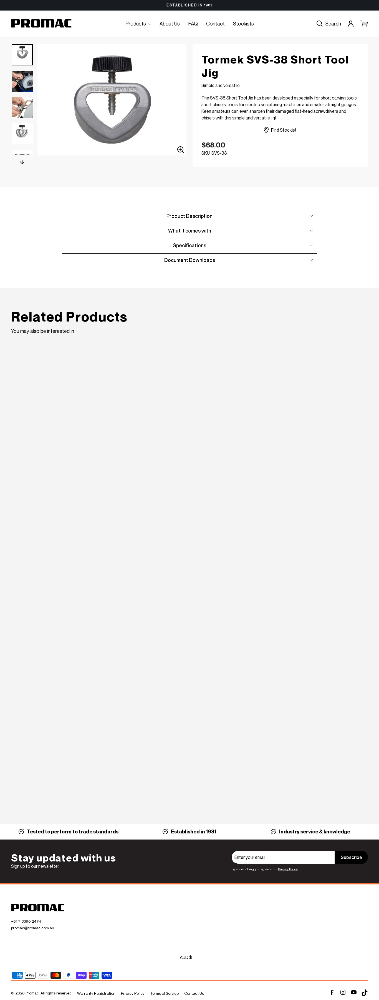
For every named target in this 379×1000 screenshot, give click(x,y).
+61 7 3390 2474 (26, 921)
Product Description (189, 216)
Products (136, 24)
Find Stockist (283, 130)
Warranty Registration (96, 993)
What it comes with (189, 231)
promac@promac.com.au (32, 927)
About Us (170, 24)
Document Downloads (189, 260)
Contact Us (194, 993)
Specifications (189, 245)
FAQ (193, 24)
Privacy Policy (288, 869)
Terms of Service (164, 993)
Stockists (243, 24)
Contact (215, 24)
